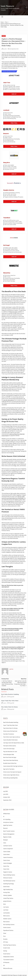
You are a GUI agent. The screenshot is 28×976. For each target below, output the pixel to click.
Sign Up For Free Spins (8, 769)
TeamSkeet (6, 217)
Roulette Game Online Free (9, 763)
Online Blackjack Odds (8, 754)
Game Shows (6, 886)
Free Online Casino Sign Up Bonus (11, 737)
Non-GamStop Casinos (8, 924)
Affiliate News (6, 813)
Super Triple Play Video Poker (9, 700)
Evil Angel (6, 245)
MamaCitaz (6, 273)
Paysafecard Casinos (8, 930)
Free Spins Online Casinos (9, 745)
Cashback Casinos (7, 845)
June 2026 (5, 794)
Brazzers (6, 133)
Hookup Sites (6, 892)
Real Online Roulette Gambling (10, 694)
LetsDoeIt (6, 110)
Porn (3, 36)
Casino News (6, 854)
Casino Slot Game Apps (9, 748)
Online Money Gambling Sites (10, 778)
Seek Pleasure (7, 6)
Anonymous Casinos (8, 822)
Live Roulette (6, 913)
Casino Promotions (8, 857)
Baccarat (5, 828)
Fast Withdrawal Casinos (9, 880)
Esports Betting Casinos (9, 875)
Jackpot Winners (7, 901)
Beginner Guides (7, 837)
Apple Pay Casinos (7, 825)
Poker (4, 933)
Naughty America (8, 190)
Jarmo (5, 49)
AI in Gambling (6, 819)
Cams (4, 843)
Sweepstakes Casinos (8, 956)
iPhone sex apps (13, 311)
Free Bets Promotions (8, 734)
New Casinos (6, 921)
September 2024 (7, 800)
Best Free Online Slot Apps (9, 757)
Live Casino (6, 907)
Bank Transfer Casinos (9, 831)
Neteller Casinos (7, 918)
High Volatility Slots (8, 889)
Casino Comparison (8, 848)
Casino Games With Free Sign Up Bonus (13, 766)
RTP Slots (5, 942)
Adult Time (6, 82)
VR (4, 965)
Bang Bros (6, 162)
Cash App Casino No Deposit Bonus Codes (13, 743)
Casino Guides (6, 851)
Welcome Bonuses (7, 968)
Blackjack (5, 840)
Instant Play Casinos (8, 898)
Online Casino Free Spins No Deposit (12, 772)
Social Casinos (6, 953)
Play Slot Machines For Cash (10, 751)
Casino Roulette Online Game (10, 740)
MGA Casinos (6, 916)
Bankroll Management (8, 834)
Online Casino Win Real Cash (10, 731)
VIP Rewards (6, 962)
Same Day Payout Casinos (9, 945)
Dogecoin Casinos (7, 872)
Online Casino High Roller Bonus (11, 775)
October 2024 (6, 797)
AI (3, 816)
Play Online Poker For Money (9, 707)
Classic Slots (6, 869)
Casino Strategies (7, 863)
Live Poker (5, 910)
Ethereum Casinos (7, 878)
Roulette (5, 939)
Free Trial (14, 123)
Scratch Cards (6, 948)
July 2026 (5, 791)
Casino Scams (6, 860)
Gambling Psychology (8, 883)
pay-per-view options (8, 400)
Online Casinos (7, 927)
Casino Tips (6, 866)
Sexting (5, 951)
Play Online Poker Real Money (10, 760)
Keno (4, 904)
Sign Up (14, 94)
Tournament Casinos (8, 959)
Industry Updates (7, 895)
